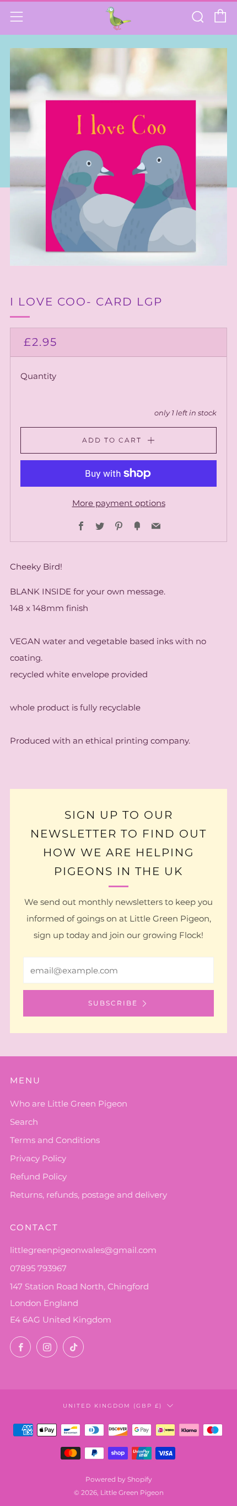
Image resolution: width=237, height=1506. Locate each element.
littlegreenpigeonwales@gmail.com (83, 1250)
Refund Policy (38, 1176)
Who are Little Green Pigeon (68, 1103)
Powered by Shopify (118, 1479)
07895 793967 (38, 1268)
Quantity (38, 376)
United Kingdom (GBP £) (112, 1405)
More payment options (118, 503)
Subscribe (113, 1003)
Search (24, 1122)
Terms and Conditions (55, 1140)
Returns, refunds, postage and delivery (88, 1194)
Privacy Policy (38, 1158)
